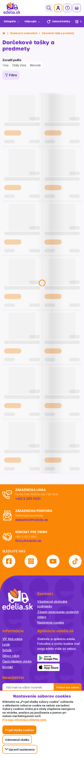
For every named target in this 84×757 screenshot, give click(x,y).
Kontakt (7, 667)
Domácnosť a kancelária (23, 33)
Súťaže (7, 650)
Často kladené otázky (17, 661)
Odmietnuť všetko (17, 739)
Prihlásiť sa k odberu (67, 687)
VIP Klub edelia (12, 639)
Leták (6, 645)
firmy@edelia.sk (28, 541)
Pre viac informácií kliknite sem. (24, 719)
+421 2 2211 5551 (26, 536)
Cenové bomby (61, 21)
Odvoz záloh (10, 656)
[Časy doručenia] (67, 8)
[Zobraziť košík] (77, 8)
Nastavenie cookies (50, 623)
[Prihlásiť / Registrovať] (58, 8)
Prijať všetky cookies (19, 730)
